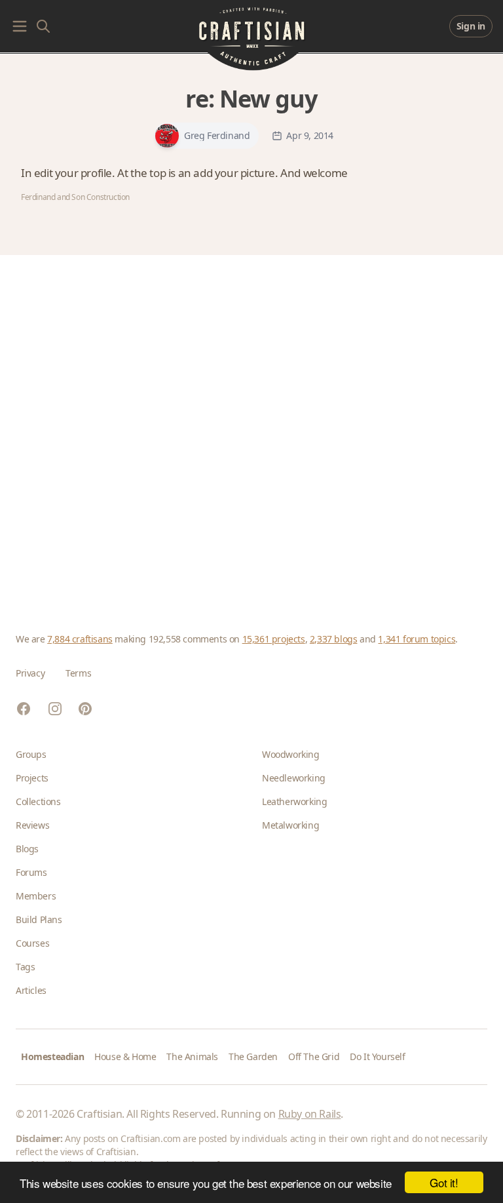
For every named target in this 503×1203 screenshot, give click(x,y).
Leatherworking (294, 801)
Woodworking (291, 754)
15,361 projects (273, 639)
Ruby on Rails (309, 1114)
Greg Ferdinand (217, 135)
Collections (38, 801)
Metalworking (290, 825)
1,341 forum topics (416, 639)
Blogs (27, 848)
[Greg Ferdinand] (167, 136)
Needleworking (294, 778)
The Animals (192, 1056)
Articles (31, 990)
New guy (268, 99)
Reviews (32, 825)
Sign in (470, 26)
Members (36, 896)
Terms (78, 673)
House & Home (125, 1056)
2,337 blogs (334, 639)
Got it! (444, 1182)
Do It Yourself (377, 1056)
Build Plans (39, 919)
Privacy (30, 673)
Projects (32, 778)
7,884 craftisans (80, 639)
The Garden (253, 1056)
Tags (25, 966)
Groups (31, 754)
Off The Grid (313, 1056)
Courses (32, 943)
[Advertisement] (251, 428)
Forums (31, 872)
